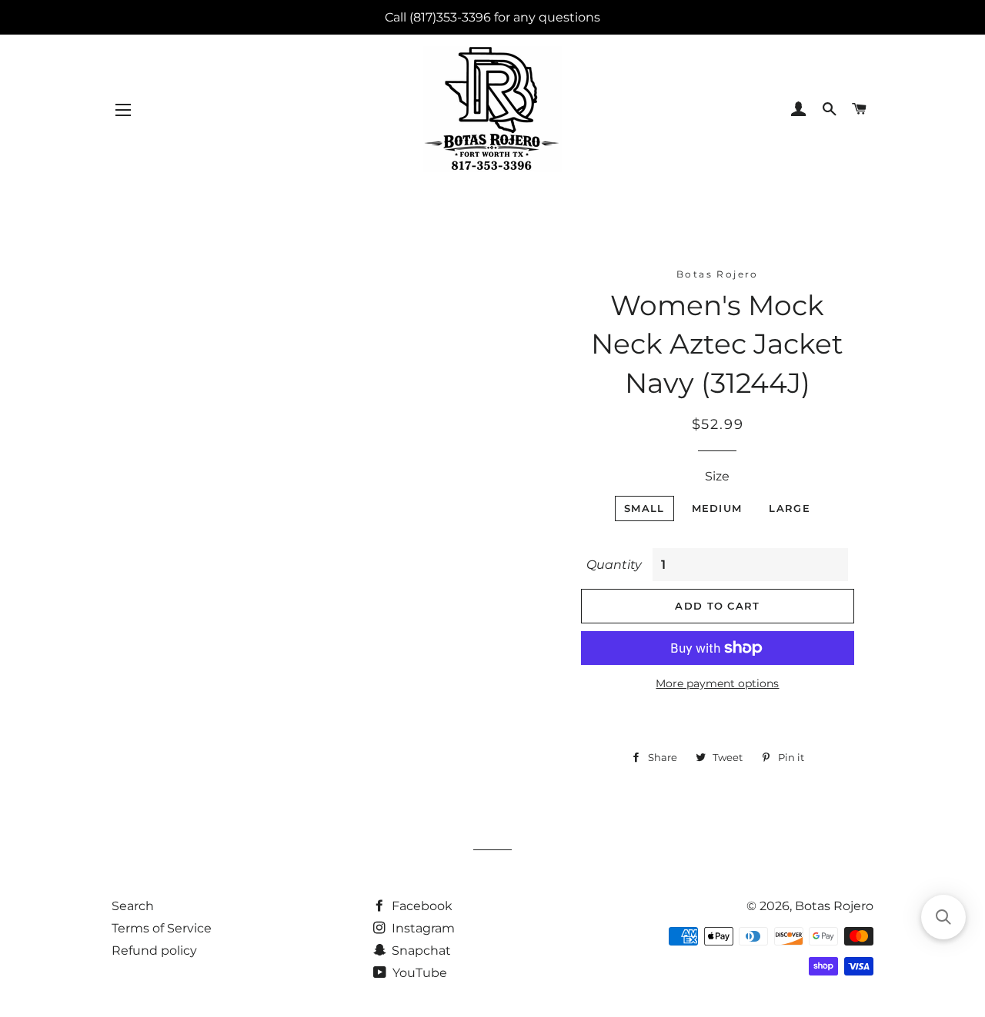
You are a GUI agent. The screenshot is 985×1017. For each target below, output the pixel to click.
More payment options (717, 683)
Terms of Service (162, 928)
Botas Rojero (834, 906)
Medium (717, 508)
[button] (943, 917)
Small (644, 508)
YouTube (418, 972)
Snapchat (420, 950)
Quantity (614, 564)
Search (133, 906)
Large (789, 508)
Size (717, 476)
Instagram (422, 928)
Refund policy (154, 950)
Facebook (420, 906)
